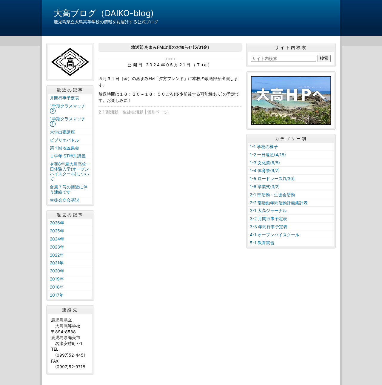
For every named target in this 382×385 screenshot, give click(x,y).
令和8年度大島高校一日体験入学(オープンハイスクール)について (70, 171)
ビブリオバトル (64, 139)
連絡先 (70, 310)
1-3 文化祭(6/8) (265, 162)
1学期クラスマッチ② (67, 108)
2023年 (57, 246)
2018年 (57, 286)
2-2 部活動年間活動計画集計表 (279, 202)
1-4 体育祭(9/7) (265, 170)
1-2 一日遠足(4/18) (268, 154)
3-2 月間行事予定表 (268, 218)
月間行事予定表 (64, 97)
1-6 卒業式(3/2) (265, 186)
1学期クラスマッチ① (67, 121)
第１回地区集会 (64, 147)
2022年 (57, 254)
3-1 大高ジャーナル (268, 210)
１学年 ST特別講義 (68, 155)
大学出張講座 (62, 131)
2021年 (57, 262)
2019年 (57, 278)
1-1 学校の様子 (264, 146)
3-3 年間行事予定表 (268, 226)
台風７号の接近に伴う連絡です (68, 189)
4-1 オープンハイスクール (274, 234)
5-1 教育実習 (262, 242)
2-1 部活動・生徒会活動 (121, 111)
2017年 (57, 294)
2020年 (57, 270)
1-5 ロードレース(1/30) (272, 178)
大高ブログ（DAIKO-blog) (104, 13)
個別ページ (157, 111)
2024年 (57, 238)
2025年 (57, 230)
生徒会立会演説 (64, 200)
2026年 (57, 222)
